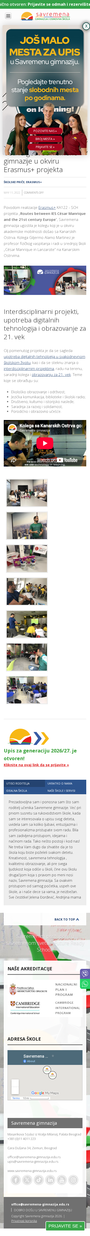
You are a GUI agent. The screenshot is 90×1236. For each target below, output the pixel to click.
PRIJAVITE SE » (65, 1225)
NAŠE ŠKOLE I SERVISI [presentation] (61, 790)
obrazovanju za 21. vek (51, 374)
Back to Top (64, 919)
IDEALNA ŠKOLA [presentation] (16, 790)
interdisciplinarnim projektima (29, 368)
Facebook (15, 1179)
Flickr (73, 1179)
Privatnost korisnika (24, 1221)
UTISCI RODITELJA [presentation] (18, 783)
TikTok (38, 1179)
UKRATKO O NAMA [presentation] (60, 783)
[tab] (24, 783)
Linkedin (50, 1179)
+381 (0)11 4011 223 (22, 1138)
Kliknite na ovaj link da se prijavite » (36, 764)
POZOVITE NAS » (45, 131)
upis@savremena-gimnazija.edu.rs (33, 1161)
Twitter (27, 1179)
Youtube (61, 1179)
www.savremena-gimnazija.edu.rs (32, 1170)
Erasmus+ (34, 182)
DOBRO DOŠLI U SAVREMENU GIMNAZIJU (43, 1210)
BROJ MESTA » (45, 139)
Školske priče (14, 182)
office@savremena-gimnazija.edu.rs (34, 1157)
